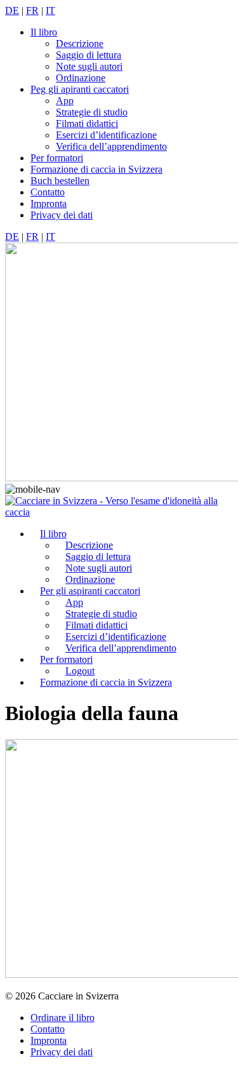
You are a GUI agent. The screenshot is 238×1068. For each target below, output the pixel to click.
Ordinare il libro (62, 1017)
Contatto (47, 192)
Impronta (48, 203)
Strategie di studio (92, 112)
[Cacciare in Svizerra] (119, 512)
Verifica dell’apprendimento (111, 146)
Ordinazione (80, 77)
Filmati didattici (87, 123)
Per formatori (56, 157)
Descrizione (79, 43)
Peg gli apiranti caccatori (79, 89)
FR (32, 10)
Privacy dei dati (61, 215)
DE (12, 10)
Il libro (43, 32)
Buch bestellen (59, 180)
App (65, 100)
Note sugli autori (89, 66)
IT (50, 10)
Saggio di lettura (88, 55)
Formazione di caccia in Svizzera (96, 169)
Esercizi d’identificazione (106, 135)
